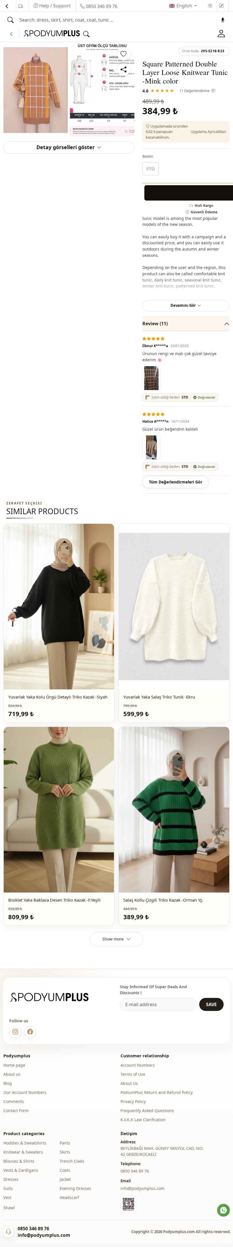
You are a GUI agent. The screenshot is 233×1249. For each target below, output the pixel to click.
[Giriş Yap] (221, 33)
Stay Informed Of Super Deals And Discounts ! (153, 989)
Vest (7, 1197)
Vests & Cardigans (20, 1170)
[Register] (221, 6)
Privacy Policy (133, 1101)
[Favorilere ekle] (123, 54)
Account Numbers (137, 1065)
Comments (13, 1101)
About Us (129, 1083)
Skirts (65, 1152)
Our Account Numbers (24, 1092)
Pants (65, 1143)
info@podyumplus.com (142, 1188)
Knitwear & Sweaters (23, 1152)
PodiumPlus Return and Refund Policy (156, 1092)
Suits (8, 1188)
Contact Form (16, 1110)
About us (11, 1074)
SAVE (211, 1004)
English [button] (184, 6)
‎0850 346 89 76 (134, 1171)
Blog (7, 1083)
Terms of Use (132, 1074)
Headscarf (69, 1197)
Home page (14, 1065)
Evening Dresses (75, 1188)
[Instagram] (15, 1032)
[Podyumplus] (54, 997)
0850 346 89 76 (101, 6)
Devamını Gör (183, 305)
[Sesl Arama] (222, 19)
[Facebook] (30, 1032)
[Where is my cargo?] (20, 6)
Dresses (10, 1179)
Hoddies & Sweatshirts (24, 1143)
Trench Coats (72, 1161)
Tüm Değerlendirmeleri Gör (175, 482)
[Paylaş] (123, 69)
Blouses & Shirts (18, 1161)
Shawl (9, 1207)
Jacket (65, 1179)
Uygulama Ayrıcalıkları (208, 131)
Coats (65, 1170)
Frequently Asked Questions (147, 1110)
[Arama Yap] (10, 19)
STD (150, 169)
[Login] (209, 6)
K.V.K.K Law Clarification (143, 1119)
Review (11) (155, 323)
